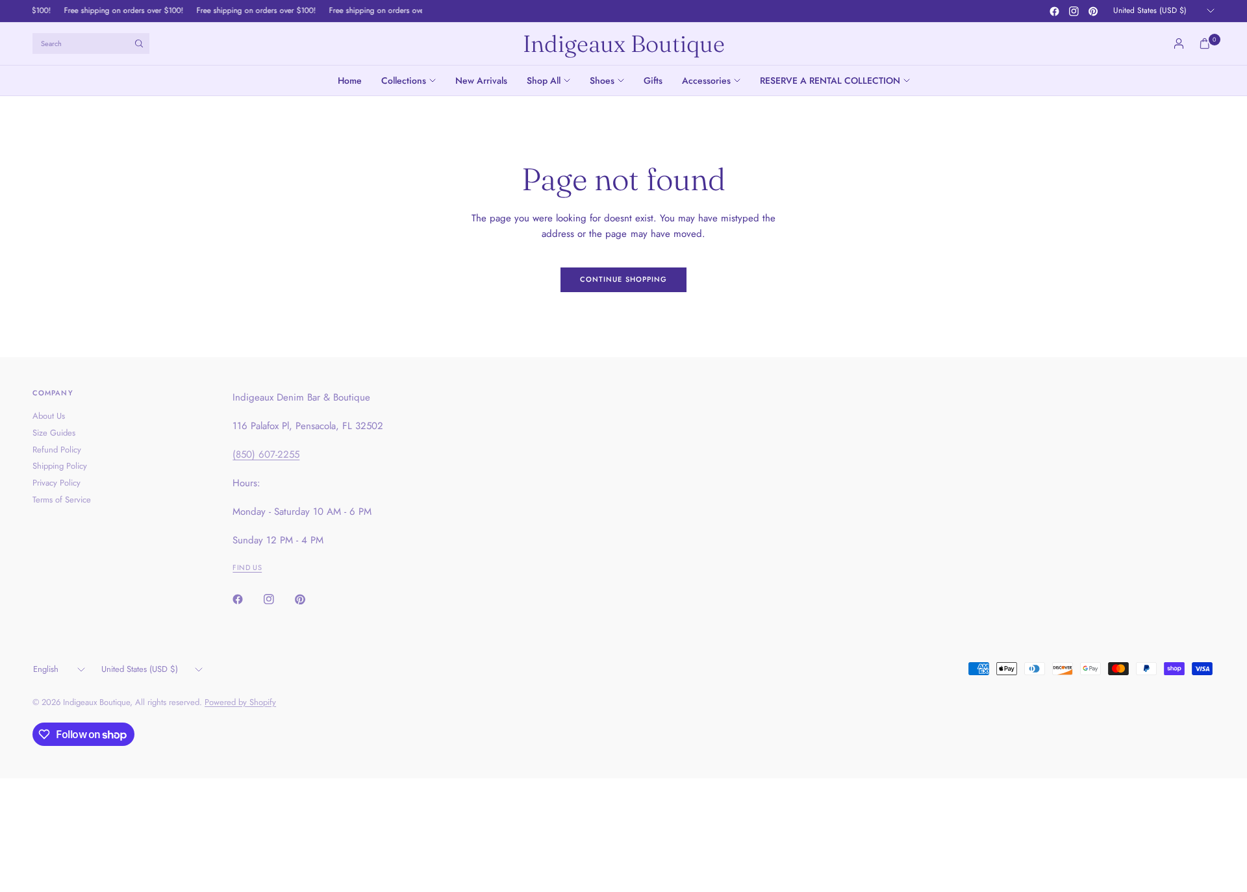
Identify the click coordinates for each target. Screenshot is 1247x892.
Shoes (602, 80)
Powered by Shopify (240, 702)
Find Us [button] (247, 567)
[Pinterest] (1093, 11)
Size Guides (53, 433)
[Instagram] (1073, 11)
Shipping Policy (59, 466)
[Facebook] (1054, 11)
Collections (403, 80)
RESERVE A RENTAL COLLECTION (830, 80)
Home (350, 80)
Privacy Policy (56, 483)
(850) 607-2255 (266, 454)
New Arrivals (481, 80)
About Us (48, 416)
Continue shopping (624, 279)
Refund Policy (56, 449)
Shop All (544, 80)
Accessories (706, 80)
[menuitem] (355, 80)
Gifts (653, 80)
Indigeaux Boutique (624, 43)
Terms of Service (61, 499)
